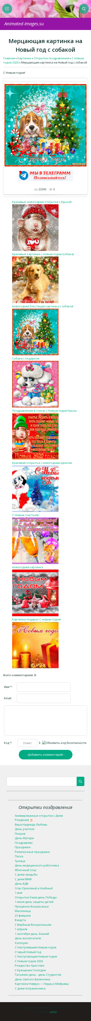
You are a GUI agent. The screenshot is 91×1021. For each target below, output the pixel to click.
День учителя (24, 829)
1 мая (18, 893)
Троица (20, 861)
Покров (20, 834)
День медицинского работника (37, 865)
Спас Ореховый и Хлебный (34, 888)
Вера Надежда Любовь (31, 824)
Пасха (19, 856)
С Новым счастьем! (25, 515)
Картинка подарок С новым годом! (36, 619)
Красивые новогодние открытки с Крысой (42, 202)
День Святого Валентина (32, 979)
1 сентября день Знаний (32, 934)
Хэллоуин (21, 943)
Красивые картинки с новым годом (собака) (43, 254)
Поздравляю (24, 843)
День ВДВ (21, 884)
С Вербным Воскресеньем (33, 925)
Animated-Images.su (24, 24)
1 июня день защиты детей (34, 902)
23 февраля (23, 916)
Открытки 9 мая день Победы (36, 897)
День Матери (24, 838)
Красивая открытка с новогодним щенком (42, 463)
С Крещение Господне (30, 970)
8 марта (20, 920)
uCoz (53, 1012)
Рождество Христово (29, 965)
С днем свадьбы (26, 874)
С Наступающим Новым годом (36, 956)
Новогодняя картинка (27, 567)
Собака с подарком (25, 358)
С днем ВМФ (23, 879)
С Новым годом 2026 (29, 961)
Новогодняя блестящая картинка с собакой (42, 306)
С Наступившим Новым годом (35, 947)
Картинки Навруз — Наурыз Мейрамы (42, 984)
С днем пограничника (30, 988)
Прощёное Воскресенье (32, 906)
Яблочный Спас (25, 870)
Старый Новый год (28, 952)
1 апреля (21, 929)
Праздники (22, 847)
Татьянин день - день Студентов (38, 975)
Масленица (23, 911)
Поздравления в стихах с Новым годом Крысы (44, 411)
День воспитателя (28, 938)
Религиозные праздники (32, 852)
